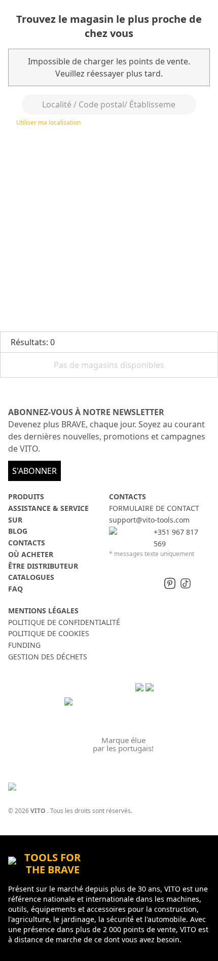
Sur (15, 520)
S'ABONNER (34, 470)
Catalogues (31, 577)
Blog (17, 531)
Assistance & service (48, 508)
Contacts (26, 542)
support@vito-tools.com (149, 520)
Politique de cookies (48, 633)
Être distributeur (43, 566)
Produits (26, 496)
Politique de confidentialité (64, 622)
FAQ (15, 589)
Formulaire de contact (154, 508)
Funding (24, 645)
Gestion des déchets (47, 656)
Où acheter (30, 554)
